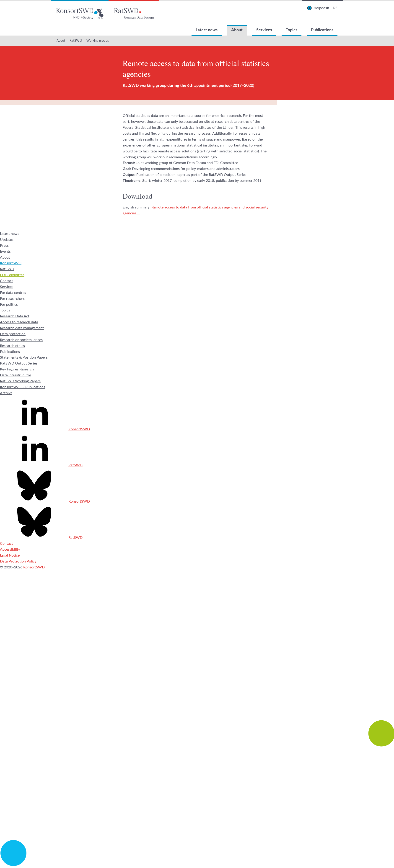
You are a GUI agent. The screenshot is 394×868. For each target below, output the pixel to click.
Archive (6, 393)
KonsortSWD (10, 263)
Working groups (97, 40)
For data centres (13, 293)
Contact (6, 281)
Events (5, 251)
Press (4, 245)
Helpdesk (321, 8)
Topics (291, 30)
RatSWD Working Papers (20, 381)
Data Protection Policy (18, 561)
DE (335, 8)
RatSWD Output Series (18, 363)
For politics (9, 304)
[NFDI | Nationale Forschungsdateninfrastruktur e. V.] (197, 865)
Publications (322, 30)
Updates (6, 239)
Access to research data (19, 322)
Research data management (22, 328)
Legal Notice (10, 555)
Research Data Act (14, 316)
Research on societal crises (21, 340)
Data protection (13, 334)
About (237, 30)
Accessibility (10, 549)
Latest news (207, 30)
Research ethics (12, 346)
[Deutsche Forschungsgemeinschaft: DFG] (197, 678)
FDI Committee (12, 275)
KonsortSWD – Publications (22, 387)
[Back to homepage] (80, 12)
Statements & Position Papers (24, 357)
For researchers (12, 298)
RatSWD (76, 40)
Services (264, 30)
